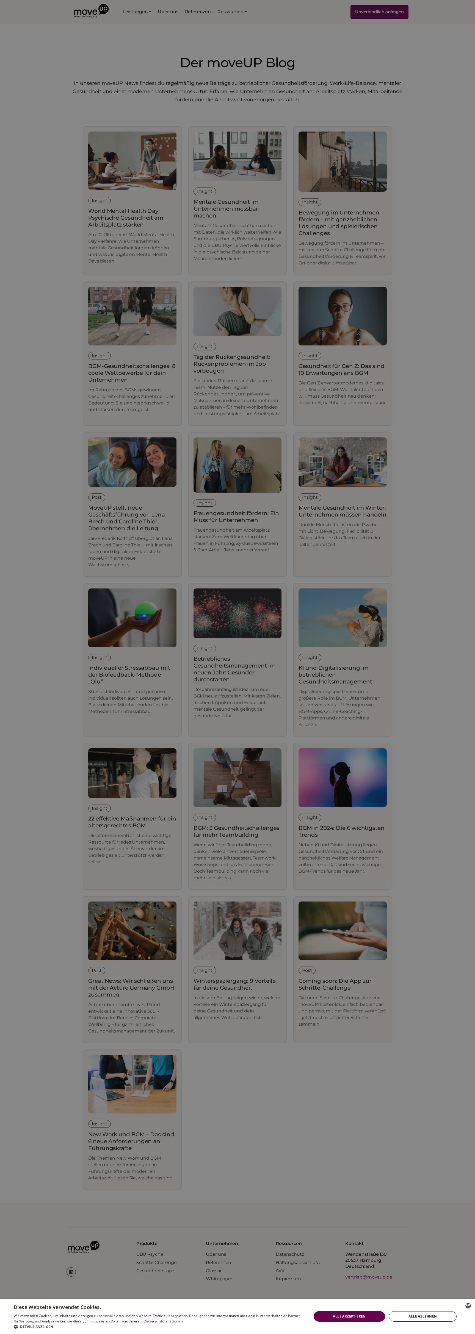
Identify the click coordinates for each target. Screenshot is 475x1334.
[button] (158, 1327)
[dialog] (237, 1316)
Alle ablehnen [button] (422, 1316)
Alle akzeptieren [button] (349, 1316)
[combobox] (468, 1305)
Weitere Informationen (163, 1321)
